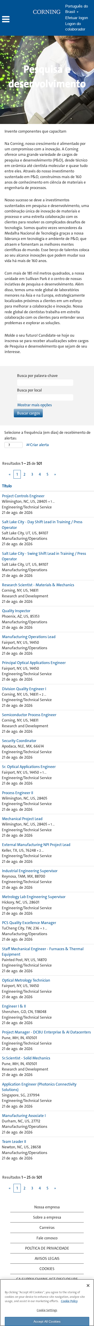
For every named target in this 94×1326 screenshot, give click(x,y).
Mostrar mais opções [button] (34, 404)
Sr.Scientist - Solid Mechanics (26, 1058)
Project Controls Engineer (23, 495)
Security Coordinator (19, 740)
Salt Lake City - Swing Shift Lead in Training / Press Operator (44, 556)
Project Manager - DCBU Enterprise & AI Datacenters (46, 1032)
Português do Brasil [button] (76, 9)
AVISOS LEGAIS (47, 1258)
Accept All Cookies (47, 1321)
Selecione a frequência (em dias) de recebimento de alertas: (47, 435)
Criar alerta (39, 444)
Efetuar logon (76, 18)
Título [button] (7, 485)
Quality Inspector (16, 610)
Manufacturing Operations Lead (28, 636)
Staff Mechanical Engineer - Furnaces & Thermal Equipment (43, 951)
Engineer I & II (14, 1006)
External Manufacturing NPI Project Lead (36, 844)
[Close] (88, 1286)
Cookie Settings (47, 1310)
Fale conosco (47, 1237)
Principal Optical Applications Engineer (34, 662)
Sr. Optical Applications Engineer (29, 766)
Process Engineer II (17, 792)
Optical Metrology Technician (26, 980)
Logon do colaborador (75, 26)
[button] (15, 19)
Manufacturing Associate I (24, 1115)
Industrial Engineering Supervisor (29, 870)
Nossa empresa (47, 1207)
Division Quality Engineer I (24, 688)
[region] (47, 1302)
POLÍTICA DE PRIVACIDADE (47, 1248)
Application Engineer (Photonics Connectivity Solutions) (39, 1087)
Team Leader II (14, 1141)
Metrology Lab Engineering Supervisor (33, 896)
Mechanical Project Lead (22, 818)
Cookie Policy (69, 1301)
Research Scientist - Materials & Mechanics (38, 584)
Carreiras (47, 1227)
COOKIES (47, 1268)
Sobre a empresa (47, 1217)
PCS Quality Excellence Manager (29, 922)
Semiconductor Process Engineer (29, 714)
